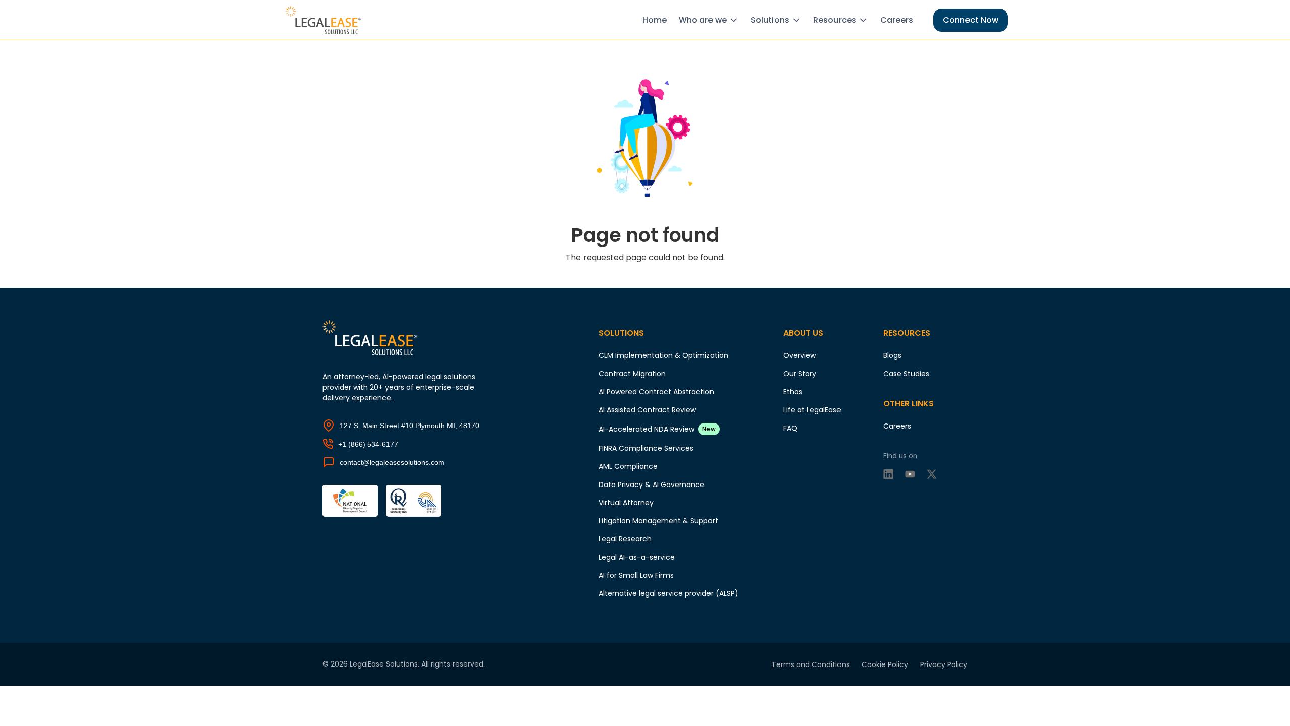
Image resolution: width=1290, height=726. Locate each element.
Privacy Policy (944, 664)
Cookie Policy (885, 664)
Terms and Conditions (810, 664)
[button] (711, 20)
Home (654, 20)
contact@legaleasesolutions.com (392, 462)
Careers (896, 20)
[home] (324, 20)
